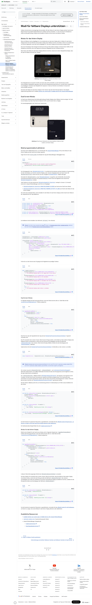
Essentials (15, 1)
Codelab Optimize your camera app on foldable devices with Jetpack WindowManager (42, 517)
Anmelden (88, 1)
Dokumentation (28, 8)
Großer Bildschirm (46, 579)
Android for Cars (46, 585)
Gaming (32, 579)
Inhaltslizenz (54, 554)
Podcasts (20, 591)
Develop (4, 5)
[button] (7, 17)
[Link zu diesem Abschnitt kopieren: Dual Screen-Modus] (36, 97)
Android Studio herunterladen (70, 588)
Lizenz (26, 601)
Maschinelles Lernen (35, 581)
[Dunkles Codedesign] (72, 161)
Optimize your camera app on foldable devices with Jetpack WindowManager (55, 91)
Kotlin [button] (23, 159)
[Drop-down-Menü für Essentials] (19, 1)
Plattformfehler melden (84, 579)
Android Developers (24, 21)
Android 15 (57, 583)
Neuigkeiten (20, 587)
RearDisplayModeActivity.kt (32, 526)
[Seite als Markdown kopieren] (71, 26)
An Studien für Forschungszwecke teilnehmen (83, 587)
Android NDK (70, 590)
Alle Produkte (64, 596)
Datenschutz (33, 587)
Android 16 (57, 581)
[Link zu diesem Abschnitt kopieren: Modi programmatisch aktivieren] (46, 148)
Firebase (45, 596)
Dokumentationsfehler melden (84, 582)
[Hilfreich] (71, 21)
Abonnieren (76, 602)
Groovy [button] (29, 159)
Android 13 (57, 587)
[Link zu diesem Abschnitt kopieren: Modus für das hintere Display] (43, 38)
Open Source (21, 585)
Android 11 (57, 591)
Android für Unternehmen (23, 581)
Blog (19, 589)
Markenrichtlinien (32, 601)
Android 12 (57, 589)
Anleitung (11, 8)
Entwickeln (25, 1)
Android (20, 579)
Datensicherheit (21, 583)
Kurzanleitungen (38, 8)
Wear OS (44, 581)
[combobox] (56, 1)
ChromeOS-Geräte (47, 583)
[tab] (24, 159)
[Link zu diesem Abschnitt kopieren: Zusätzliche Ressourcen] (39, 514)
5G (31, 589)
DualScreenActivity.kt (46, 426)
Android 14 (57, 585)
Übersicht (4, 8)
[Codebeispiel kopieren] (73, 161)
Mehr (33, 1)
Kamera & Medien (34, 585)
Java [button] (29, 198)
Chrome (39, 596)
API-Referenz (70, 585)
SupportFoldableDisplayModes (63, 214)
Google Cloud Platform (54, 596)
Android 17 (57, 579)
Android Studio (81, 1)
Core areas (11, 5)
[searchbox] (8, 12)
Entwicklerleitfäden (71, 583)
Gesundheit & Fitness (35, 583)
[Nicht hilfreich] (73, 21)
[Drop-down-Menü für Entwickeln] (29, 1)
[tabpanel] (47, 165)
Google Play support (84, 584)
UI (16, 5)
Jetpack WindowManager (53, 150)
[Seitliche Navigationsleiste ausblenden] (15, 602)
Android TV (45, 587)
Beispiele (19, 8)
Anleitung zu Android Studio (71, 581)
